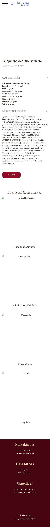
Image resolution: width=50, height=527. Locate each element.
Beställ (11, 175)
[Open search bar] (12, 3)
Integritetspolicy (25, 515)
